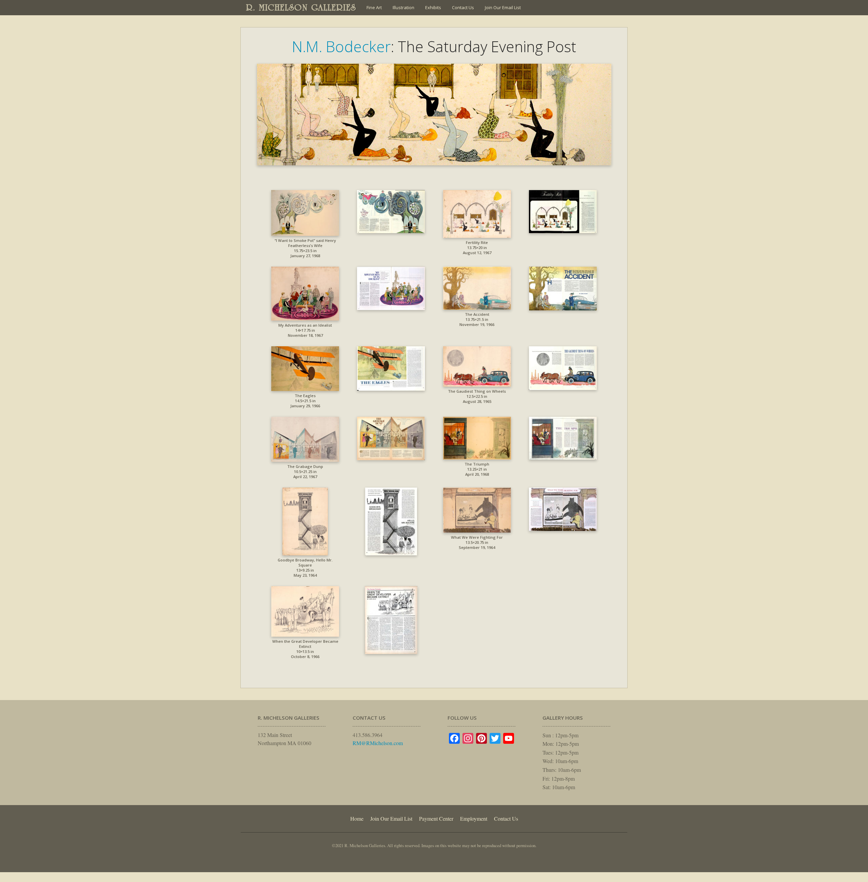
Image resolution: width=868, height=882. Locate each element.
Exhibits (433, 7)
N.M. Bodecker (341, 46)
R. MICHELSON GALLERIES (301, 7)
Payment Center (436, 818)
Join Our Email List (503, 7)
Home (356, 818)
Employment (473, 818)
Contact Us (463, 7)
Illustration (403, 7)
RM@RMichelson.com (378, 742)
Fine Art (374, 7)
